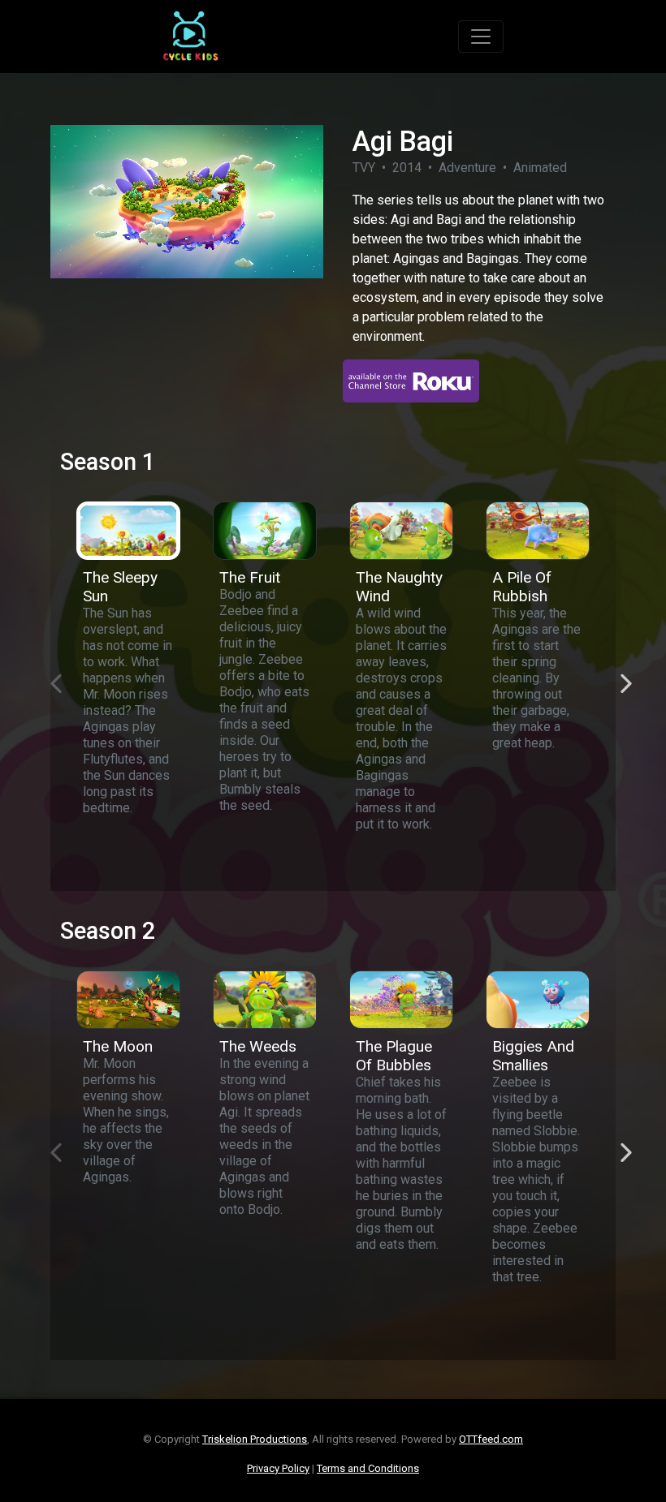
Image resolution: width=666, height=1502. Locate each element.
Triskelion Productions (254, 1439)
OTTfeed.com (491, 1439)
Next (618, 675)
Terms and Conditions (368, 1468)
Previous (48, 675)
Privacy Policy (278, 1468)
